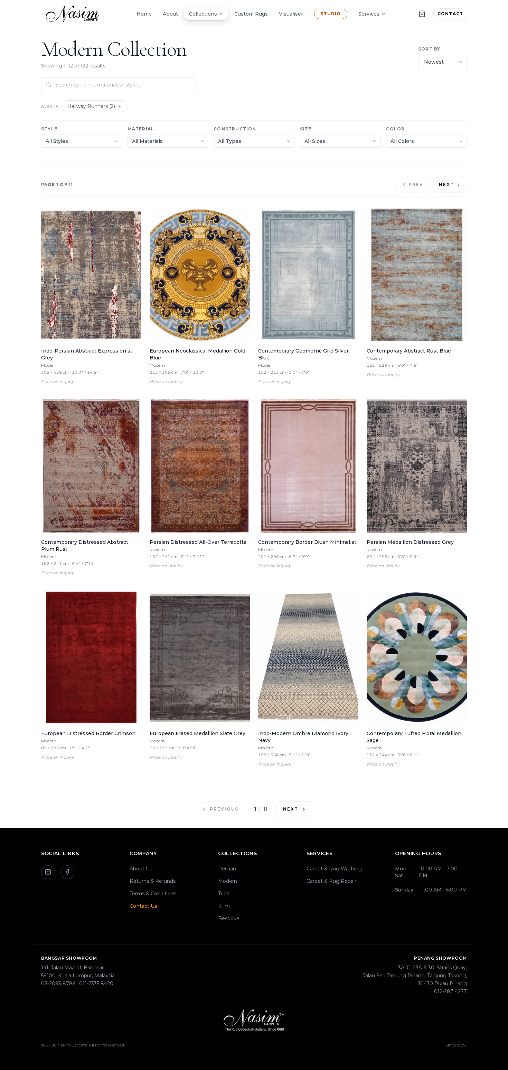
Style (49, 128)
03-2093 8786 (58, 983)
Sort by (429, 49)
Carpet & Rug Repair (331, 881)
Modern (227, 881)
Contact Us (143, 906)
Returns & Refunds (153, 881)
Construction (235, 128)
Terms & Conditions (153, 893)
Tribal (224, 893)
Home (144, 14)
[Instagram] (48, 872)
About (170, 14)
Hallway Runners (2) (91, 106)
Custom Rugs (251, 14)
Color (395, 128)
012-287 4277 (450, 991)
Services (368, 14)
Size (306, 128)
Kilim (224, 906)
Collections (203, 14)
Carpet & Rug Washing (334, 869)
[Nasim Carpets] (74, 14)
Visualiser (291, 14)
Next (446, 184)
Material (141, 128)
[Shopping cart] (422, 13)
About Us (141, 869)
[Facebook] (67, 872)
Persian (227, 869)
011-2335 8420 (96, 983)
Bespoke (228, 918)
